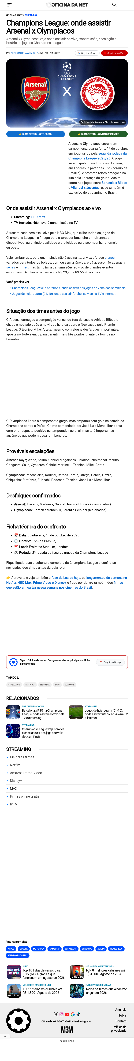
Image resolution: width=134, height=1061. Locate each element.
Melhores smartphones (99, 966)
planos (110, 258)
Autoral (69, 684)
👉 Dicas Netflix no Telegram (35, 134)
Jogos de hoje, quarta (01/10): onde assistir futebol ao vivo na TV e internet (64, 294)
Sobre (122, 1015)
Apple (11, 949)
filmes (23, 267)
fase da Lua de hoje (65, 578)
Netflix (15, 765)
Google (24, 949)
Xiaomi (101, 949)
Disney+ (16, 781)
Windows (87, 949)
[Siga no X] (56, 1014)
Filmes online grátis (24, 796)
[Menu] (14, 5)
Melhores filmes (22, 757)
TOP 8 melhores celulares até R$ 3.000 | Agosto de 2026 (105, 972)
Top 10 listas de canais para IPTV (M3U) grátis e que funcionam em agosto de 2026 (44, 974)
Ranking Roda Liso (17, 955)
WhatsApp (70, 949)
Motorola (38, 949)
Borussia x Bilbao (114, 183)
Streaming (31, 15)
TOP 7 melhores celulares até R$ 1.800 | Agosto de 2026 (42, 991)
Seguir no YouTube (116, 53)
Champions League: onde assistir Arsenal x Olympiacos (58, 27)
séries (10, 267)
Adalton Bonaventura (24, 53)
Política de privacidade (118, 1028)
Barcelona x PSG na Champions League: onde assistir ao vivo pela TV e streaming (43, 714)
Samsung (54, 949)
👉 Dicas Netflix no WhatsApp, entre (98, 134)
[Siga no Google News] (72, 1014)
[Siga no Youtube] (67, 1014)
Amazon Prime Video (26, 773)
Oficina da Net (14, 15)
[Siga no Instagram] (61, 1014)
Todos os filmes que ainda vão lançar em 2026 (106, 991)
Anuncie (120, 1009)
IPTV (57, 684)
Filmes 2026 (116, 949)
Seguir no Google (89, 53)
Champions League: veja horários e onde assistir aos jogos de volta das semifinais (68, 288)
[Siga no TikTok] (78, 1014)
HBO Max (38, 217)
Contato (121, 1021)
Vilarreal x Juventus (85, 188)
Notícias (30, 684)
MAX (13, 788)
